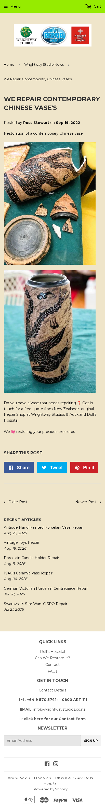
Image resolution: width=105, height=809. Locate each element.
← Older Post (16, 502)
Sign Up (91, 741)
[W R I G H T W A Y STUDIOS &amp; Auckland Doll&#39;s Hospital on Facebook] (47, 764)
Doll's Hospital (52, 651)
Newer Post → (88, 502)
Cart (97, 6)
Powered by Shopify (51, 789)
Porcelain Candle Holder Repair (31, 558)
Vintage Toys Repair (21, 542)
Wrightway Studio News (44, 64)
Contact (52, 664)
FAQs (52, 671)
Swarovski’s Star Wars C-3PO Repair (35, 604)
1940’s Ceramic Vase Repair (28, 573)
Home (9, 64)
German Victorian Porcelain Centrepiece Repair (46, 588)
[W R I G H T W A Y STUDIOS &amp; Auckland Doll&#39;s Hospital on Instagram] (55, 764)
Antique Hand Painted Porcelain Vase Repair (43, 527)
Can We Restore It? (52, 658)
